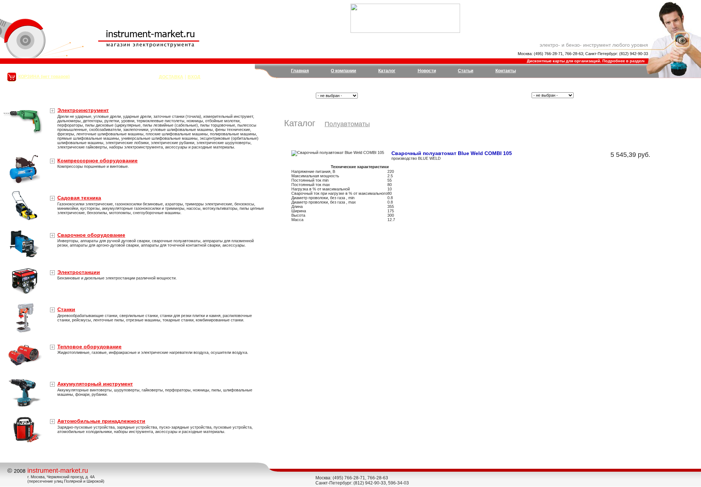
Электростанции (78, 272)
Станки (66, 309)
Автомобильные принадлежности (101, 421)
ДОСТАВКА (171, 77)
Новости (427, 70)
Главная (300, 70)
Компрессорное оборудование (97, 160)
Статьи (465, 70)
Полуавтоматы (347, 124)
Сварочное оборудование (91, 235)
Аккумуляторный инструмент (95, 384)
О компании (343, 70)
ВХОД (194, 77)
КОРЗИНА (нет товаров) (44, 76)
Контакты (505, 70)
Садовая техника (79, 198)
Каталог (386, 70)
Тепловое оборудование (89, 346)
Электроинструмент (83, 110)
